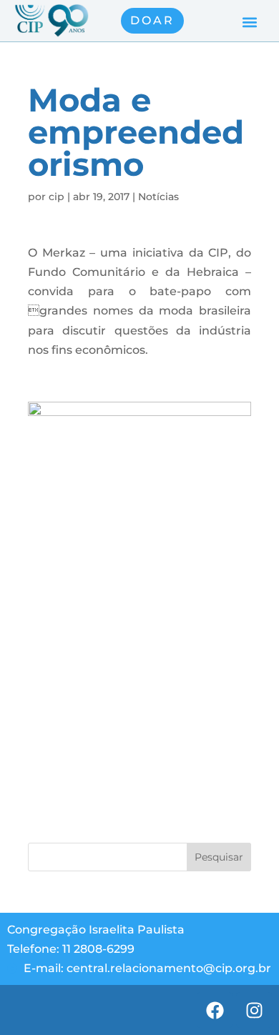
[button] (249, 22)
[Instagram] (254, 1010)
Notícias (158, 196)
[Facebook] (214, 1010)
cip (56, 196)
